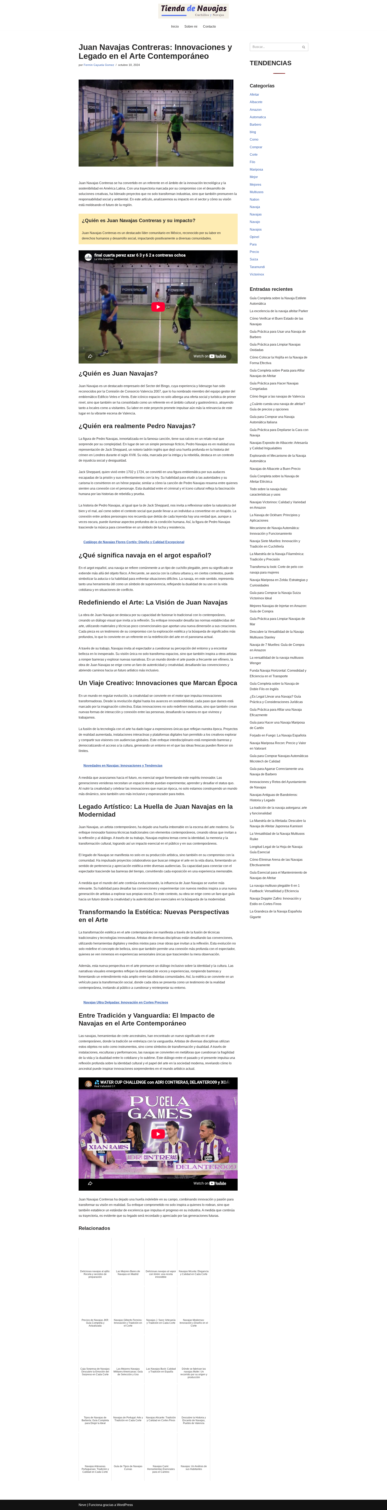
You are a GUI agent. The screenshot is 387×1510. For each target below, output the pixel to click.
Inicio (175, 26)
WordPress (125, 1505)
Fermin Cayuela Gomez (99, 64)
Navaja (255, 207)
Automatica (258, 117)
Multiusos (256, 192)
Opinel (254, 237)
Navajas (256, 214)
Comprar (256, 147)
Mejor (254, 177)
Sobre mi (190, 26)
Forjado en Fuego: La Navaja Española (278, 735)
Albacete (256, 102)
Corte (254, 154)
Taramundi (257, 267)
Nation (254, 199)
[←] (193, 11)
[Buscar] (303, 47)
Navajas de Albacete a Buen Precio (275, 468)
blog (253, 132)
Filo (252, 162)
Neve (82, 1505)
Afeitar (254, 94)
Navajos (256, 229)
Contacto (209, 26)
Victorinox (257, 274)
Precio (254, 252)
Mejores (255, 184)
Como (254, 139)
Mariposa (256, 169)
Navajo (255, 222)
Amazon (256, 109)
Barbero (255, 124)
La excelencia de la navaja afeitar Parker (279, 311)
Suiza (254, 259)
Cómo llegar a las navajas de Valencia (277, 396)
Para (253, 244)
